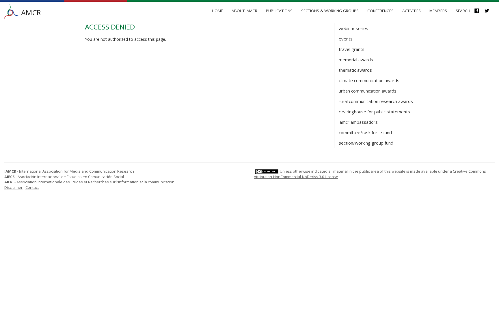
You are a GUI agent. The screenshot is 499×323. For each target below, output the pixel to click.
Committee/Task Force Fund (365, 132)
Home (217, 10)
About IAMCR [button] (244, 10)
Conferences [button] (380, 10)
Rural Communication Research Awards (376, 101)
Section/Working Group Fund (366, 143)
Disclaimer (13, 187)
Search (463, 10)
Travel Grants (351, 49)
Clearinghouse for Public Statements (374, 112)
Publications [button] (279, 10)
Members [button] (438, 10)
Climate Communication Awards (369, 80)
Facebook (479, 11)
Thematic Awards (355, 70)
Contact (32, 187)
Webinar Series (353, 28)
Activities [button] (411, 10)
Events (346, 39)
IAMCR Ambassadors (358, 122)
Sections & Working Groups (330, 10)
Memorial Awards (356, 59)
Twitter (490, 11)
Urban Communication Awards (367, 91)
